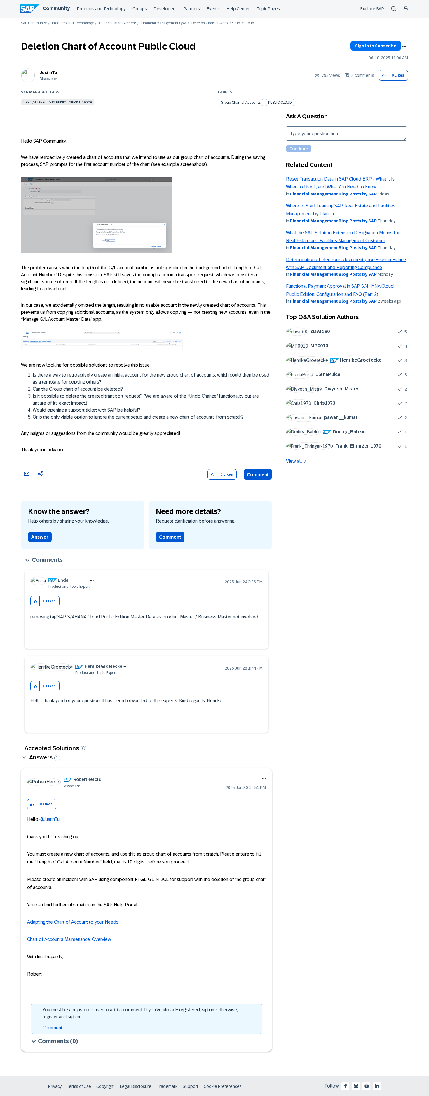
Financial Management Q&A (163, 23)
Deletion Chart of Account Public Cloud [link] (222, 23)
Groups (139, 8)
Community (56, 8)
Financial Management (117, 23)
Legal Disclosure (135, 1086)
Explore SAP (372, 8)
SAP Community (34, 23)
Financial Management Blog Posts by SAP (333, 194)
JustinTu (48, 72)
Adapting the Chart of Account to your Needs (72, 922)
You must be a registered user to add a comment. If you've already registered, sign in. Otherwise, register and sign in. (140, 1013)
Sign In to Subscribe (375, 46)
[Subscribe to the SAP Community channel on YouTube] (366, 1086)
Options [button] (404, 46)
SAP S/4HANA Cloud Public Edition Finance (57, 102)
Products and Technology (101, 8)
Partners (192, 8)
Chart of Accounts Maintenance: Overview (69, 939)
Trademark (167, 1086)
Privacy (55, 1086)
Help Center (238, 8)
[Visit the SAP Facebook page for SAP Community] (345, 1086)
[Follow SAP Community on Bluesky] (356, 1086)
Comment (258, 474)
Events (213, 8)
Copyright (105, 1086)
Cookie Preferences (223, 1086)
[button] (383, 75)
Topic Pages (268, 8)
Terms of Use (79, 1086)
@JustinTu (49, 819)
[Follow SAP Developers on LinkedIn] (377, 1086)
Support (190, 1086)
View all (294, 461)
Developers (165, 8)
